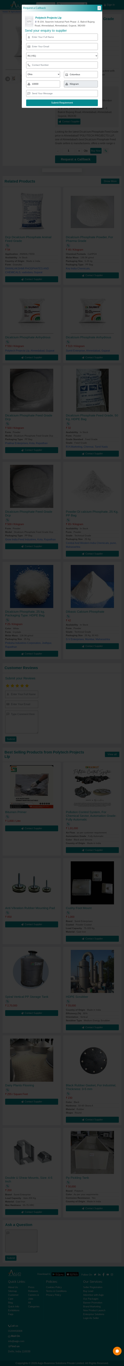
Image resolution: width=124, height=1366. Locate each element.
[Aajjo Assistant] (117, 1351)
